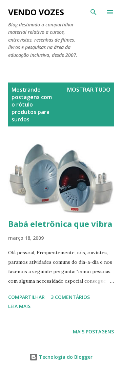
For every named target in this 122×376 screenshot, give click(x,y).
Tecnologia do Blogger (65, 357)
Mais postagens (93, 331)
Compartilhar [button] (26, 297)
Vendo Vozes (36, 12)
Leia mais (19, 306)
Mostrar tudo (88, 89)
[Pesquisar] (93, 12)
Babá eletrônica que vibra (60, 223)
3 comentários (70, 297)
